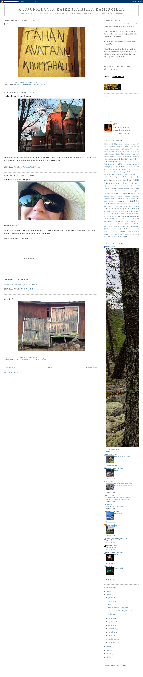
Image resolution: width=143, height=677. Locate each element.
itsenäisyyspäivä (113, 161)
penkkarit (116, 209)
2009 (108, 653)
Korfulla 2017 (118, 513)
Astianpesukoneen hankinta (115, 506)
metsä (105, 201)
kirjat (134, 177)
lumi (116, 193)
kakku (135, 167)
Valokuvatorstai (111, 545)
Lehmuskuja (128, 188)
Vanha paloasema (132, 231)
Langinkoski (107, 188)
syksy (33, 359)
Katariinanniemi (108, 172)
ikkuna (16, 84)
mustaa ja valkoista (124, 201)
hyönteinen (134, 156)
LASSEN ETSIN (112, 495)
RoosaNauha (115, 214)
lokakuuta (111, 618)
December (126, 149)
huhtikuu (127, 156)
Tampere (114, 224)
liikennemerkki (118, 191)
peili (109, 209)
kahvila (121, 166)
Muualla (109, 504)
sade (135, 213)
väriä (44, 359)
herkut (134, 154)
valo (124, 229)
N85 (137, 201)
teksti (129, 224)
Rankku (116, 470)
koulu (111, 183)
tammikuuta (112, 642)
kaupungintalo (110, 174)
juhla (120, 164)
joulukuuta (112, 597)
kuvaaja (137, 183)
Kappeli (115, 169)
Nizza (113, 204)
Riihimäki (107, 214)
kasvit (134, 169)
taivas (39, 168)
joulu (137, 161)
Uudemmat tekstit (9, 367)
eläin (112, 151)
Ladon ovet (9, 298)
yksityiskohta (115, 236)
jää (115, 167)
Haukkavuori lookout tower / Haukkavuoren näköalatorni (123, 484)
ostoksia (106, 206)
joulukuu (111, 164)
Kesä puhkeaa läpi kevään (122, 456)
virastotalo (134, 234)
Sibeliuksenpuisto (109, 219)
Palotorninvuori (120, 206)
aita (105, 146)
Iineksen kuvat (111, 454)
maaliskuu (134, 193)
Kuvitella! (109, 566)
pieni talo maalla (129, 208)
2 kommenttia (30, 166)
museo (111, 201)
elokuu (106, 151)
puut (135, 211)
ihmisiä (123, 159)
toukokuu (106, 226)
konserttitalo (121, 180)
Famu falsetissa (111, 525)
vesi (120, 234)
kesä (26, 290)
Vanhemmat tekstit (92, 367)
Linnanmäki (129, 191)
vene (115, 234)
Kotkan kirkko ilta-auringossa (17, 95)
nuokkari (128, 204)
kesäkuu (106, 177)
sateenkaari (133, 216)
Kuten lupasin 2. (119, 527)
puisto (128, 211)
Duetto (135, 149)
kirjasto (127, 177)
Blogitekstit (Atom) (14, 372)
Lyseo (125, 193)
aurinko (17, 168)
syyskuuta (111, 622)
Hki (112, 156)
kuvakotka (110, 481)
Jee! (6, 23)
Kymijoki (117, 186)
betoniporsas (107, 149)
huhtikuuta (112, 635)
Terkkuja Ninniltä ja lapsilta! (116, 538)
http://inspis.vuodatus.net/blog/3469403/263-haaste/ (21, 285)
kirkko (27, 168)
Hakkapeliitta (108, 154)
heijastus (117, 154)
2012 (108, 594)
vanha (38, 359)
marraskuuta (112, 601)
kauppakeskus (135, 172)
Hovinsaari (119, 156)
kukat (118, 183)
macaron (106, 196)
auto (134, 146)
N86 (107, 203)
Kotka (36, 84)
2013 (108, 591)
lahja (135, 186)
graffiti (135, 151)
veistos (106, 233)
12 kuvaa (107, 144)
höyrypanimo (114, 159)
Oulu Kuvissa (111, 580)
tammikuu (106, 224)
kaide (128, 167)
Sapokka (114, 216)
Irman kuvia (110, 246)
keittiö (120, 174)
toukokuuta (112, 632)
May (107, 198)
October (135, 204)
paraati (129, 206)
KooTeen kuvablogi (113, 511)
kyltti (108, 186)
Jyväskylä (107, 166)
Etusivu (50, 367)
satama (123, 216)
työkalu (134, 226)
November (121, 204)
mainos (43, 84)
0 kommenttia (31, 82)
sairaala (106, 216)
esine (127, 151)
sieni (120, 219)
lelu (135, 188)
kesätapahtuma (117, 177)
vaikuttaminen (115, 229)
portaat (116, 211)
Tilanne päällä (118, 568)
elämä (119, 151)
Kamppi (106, 169)
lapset (115, 188)
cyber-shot (116, 149)
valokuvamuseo (133, 229)
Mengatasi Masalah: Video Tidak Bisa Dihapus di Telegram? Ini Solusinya (118, 498)
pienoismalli (107, 211)
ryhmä (129, 214)
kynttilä (126, 186)
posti (122, 211)
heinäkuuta (112, 628)
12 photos (117, 144)
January (130, 162)
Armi (117, 124)
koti (128, 180)
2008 (108, 657)
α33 (123, 236)
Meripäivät (120, 198)
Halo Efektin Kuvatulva (114, 552)
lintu (137, 191)
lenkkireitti (107, 191)
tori (135, 224)
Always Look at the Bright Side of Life (22, 179)
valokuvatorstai (36, 290)
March (120, 196)
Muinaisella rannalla (112, 449)
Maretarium (127, 196)
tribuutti (113, 226)
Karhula (124, 169)
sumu (126, 219)
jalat (123, 162)
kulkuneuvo (128, 183)
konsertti (113, 180)
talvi (133, 221)
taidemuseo (107, 221)
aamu (126, 144)
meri (112, 198)
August (119, 146)
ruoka (122, 214)
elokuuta (111, 625)
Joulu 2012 (118, 554)
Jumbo (129, 164)
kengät (126, 174)
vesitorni (126, 234)
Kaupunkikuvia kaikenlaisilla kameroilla (71, 9)
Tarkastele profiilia (121, 133)
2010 (108, 650)
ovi (28, 359)
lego (121, 188)
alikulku (111, 146)
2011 (108, 647)
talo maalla (124, 221)
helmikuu (126, 154)
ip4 (21, 84)
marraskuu (21, 359)
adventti (133, 144)
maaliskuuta (112, 639)
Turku (127, 226)
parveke (136, 206)
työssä (106, 229)
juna (136, 164)
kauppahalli (28, 84)
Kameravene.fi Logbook (114, 468)
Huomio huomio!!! (112, 547)
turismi (120, 226)
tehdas (122, 224)
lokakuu (109, 193)
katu (118, 172)
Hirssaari (106, 156)
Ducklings (109, 540)
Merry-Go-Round (131, 198)
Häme (105, 159)
